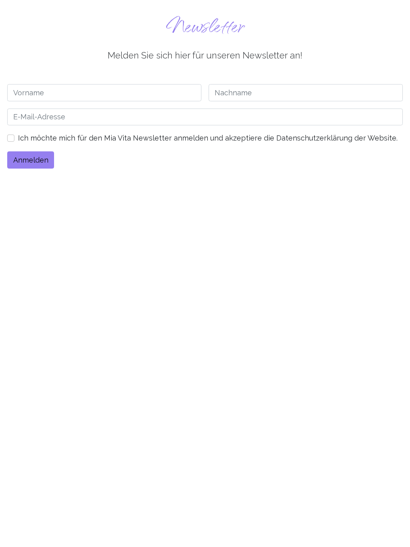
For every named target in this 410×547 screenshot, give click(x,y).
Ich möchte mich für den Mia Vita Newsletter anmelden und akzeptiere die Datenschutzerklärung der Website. (208, 138)
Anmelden (30, 160)
